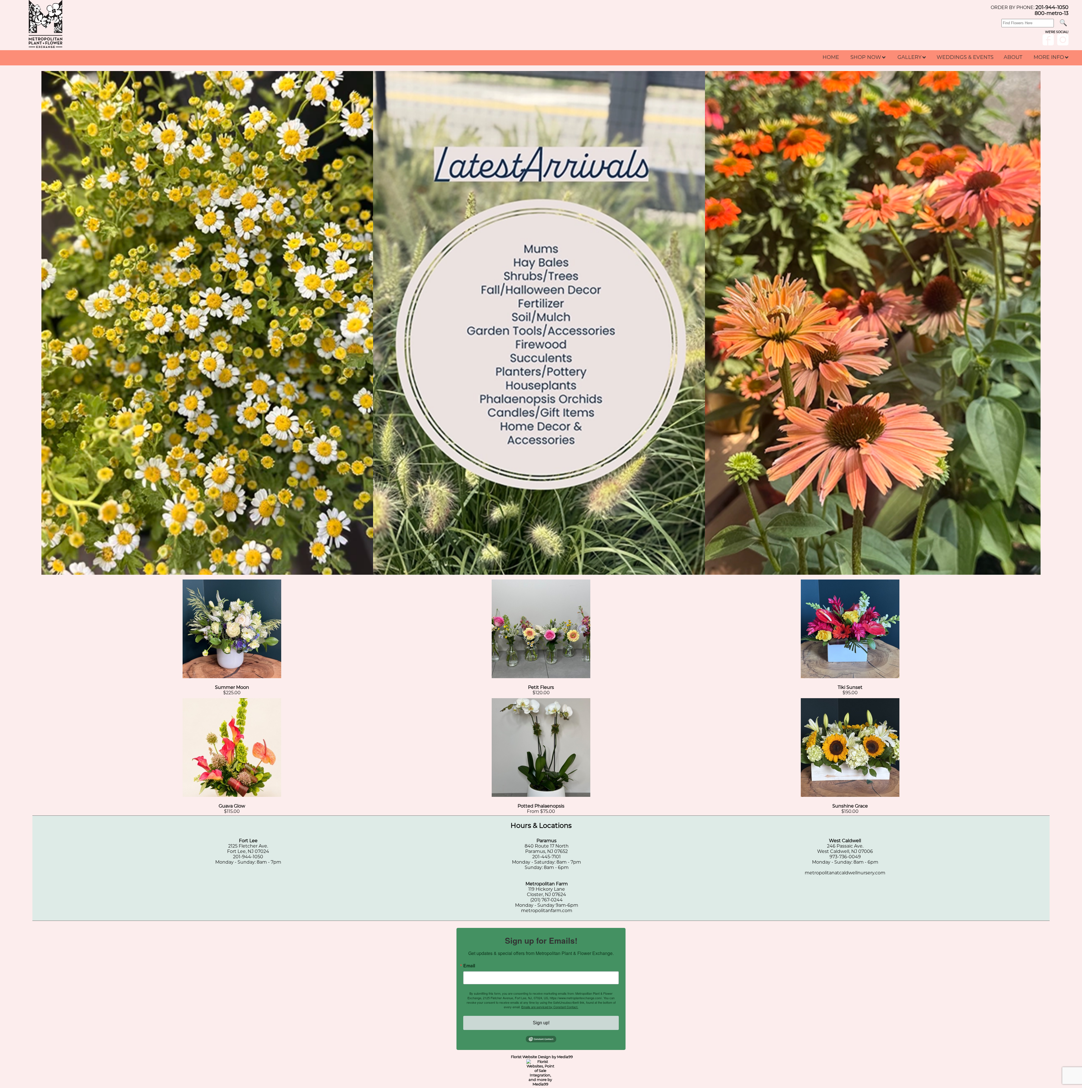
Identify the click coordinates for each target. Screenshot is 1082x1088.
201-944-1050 (1052, 7)
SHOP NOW (866, 57)
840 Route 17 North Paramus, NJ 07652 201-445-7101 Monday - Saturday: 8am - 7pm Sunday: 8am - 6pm (546, 854)
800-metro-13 (1051, 13)
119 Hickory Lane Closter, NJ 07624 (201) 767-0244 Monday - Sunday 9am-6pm (546, 894)
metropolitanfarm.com (546, 910)
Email (469, 965)
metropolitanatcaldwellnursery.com (845, 872)
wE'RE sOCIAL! (1056, 32)
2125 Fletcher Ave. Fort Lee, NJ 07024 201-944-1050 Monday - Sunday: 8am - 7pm (248, 851)
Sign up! (541, 1022)
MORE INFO (1049, 57)
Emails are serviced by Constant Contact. (549, 1007)
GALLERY (910, 57)
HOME (830, 57)
